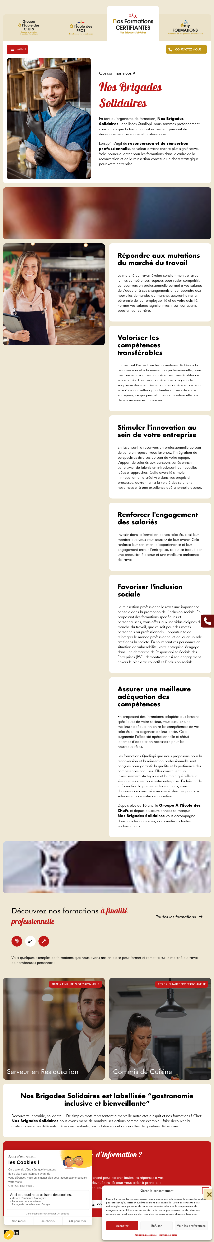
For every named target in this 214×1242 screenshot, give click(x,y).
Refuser (156, 1226)
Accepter (122, 1226)
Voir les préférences (191, 1226)
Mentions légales (168, 1234)
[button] (206, 1191)
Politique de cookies (146, 1234)
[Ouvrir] (17, 49)
